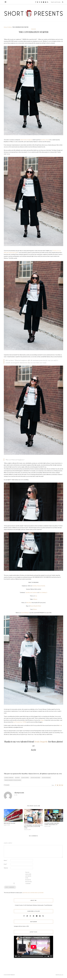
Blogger (17, 777)
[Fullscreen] (51, 956)
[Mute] (48, 956)
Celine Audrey (25, 777)
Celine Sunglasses (35, 777)
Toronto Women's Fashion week (12, 780)
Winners (35, 599)
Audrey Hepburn (8, 777)
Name (5, 860)
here (60, 725)
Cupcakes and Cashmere (31, 592)
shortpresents (19, 793)
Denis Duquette (41, 741)
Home (5, 27)
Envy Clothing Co (43, 592)
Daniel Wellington (25, 612)
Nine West (29, 602)
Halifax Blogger (46, 777)
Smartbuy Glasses (45, 139)
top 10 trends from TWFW (19, 722)
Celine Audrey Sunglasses (26, 139)
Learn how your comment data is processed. (33, 892)
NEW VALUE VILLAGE (9, 823)
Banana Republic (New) (35, 606)
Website (6, 868)
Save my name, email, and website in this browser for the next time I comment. (28, 878)
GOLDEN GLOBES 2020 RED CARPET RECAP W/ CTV (51, 823)
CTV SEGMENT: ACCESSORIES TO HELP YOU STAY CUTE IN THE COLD (33, 826)
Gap (36, 595)
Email (5, 864)
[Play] (16, 956)
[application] (33, 947)
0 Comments (6, 785)
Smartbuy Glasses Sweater (38, 585)
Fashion (9, 27)
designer (42, 720)
